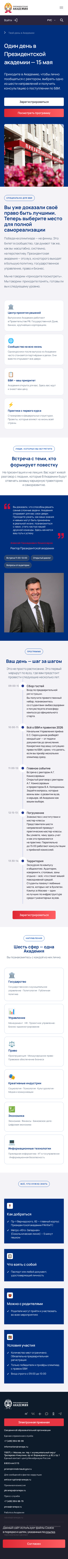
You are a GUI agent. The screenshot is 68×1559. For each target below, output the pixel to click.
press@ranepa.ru (13, 1506)
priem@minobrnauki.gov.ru (18, 1469)
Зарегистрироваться (34, 915)
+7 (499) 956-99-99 (14, 1441)
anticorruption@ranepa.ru (17, 1479)
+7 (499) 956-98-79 (13, 1501)
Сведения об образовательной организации (27, 1430)
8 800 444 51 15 (11, 1463)
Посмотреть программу (34, 113)
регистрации (34, 693)
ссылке (50, 1532)
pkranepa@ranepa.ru (15, 1490)
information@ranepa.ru (16, 1446)
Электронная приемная (34, 1422)
